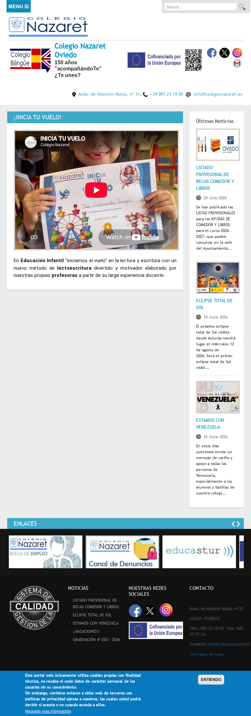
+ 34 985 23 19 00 (166, 94)
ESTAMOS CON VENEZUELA (96, 623)
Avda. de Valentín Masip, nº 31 (109, 94)
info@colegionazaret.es (218, 94)
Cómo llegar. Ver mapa (207, 654)
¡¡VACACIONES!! (86, 631)
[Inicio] (48, 26)
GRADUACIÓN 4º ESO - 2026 (96, 640)
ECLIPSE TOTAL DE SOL (92, 615)
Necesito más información (48, 711)
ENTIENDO (211, 679)
